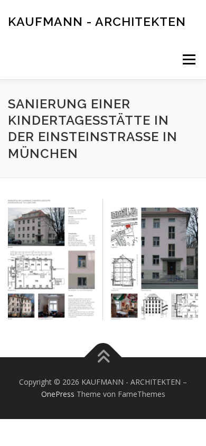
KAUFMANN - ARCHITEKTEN (97, 21)
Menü (188, 59)
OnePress (57, 394)
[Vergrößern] (184, 213)
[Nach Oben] (103, 357)
